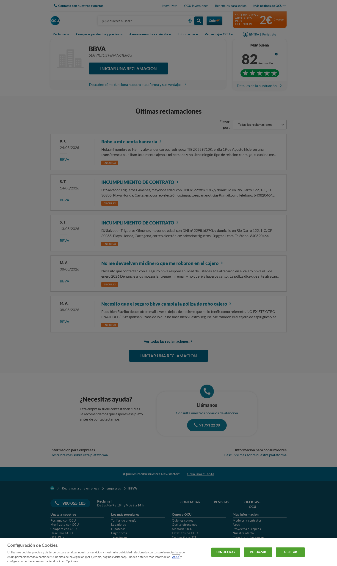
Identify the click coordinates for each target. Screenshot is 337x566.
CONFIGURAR (225, 552)
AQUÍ (176, 557)
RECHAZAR (258, 552)
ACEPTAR (290, 552)
